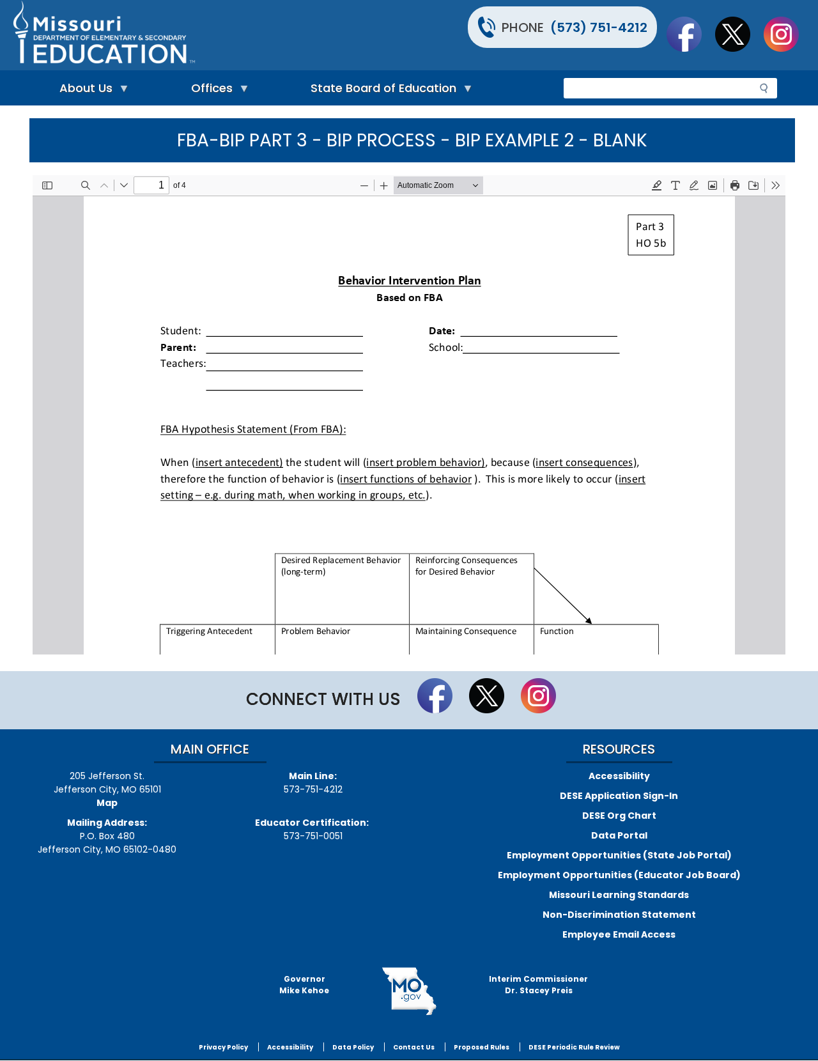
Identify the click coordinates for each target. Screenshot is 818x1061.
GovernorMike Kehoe (304, 984)
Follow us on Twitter (738, 34)
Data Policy (353, 1047)
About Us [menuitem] (82, 91)
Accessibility (619, 776)
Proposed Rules (481, 1047)
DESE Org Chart (619, 815)
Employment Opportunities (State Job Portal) (619, 855)
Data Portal (619, 835)
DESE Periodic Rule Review (574, 1047)
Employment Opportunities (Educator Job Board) (619, 875)
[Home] (209, 35)
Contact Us (414, 1047)
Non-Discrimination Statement (619, 914)
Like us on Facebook (690, 34)
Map (107, 802)
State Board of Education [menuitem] (380, 91)
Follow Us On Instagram (787, 34)
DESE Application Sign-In (619, 795)
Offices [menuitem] (209, 91)
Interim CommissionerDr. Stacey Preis (538, 984)
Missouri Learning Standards (619, 894)
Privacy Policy (223, 1047)
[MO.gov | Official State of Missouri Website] (409, 991)
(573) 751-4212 (598, 27)
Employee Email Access (618, 934)
